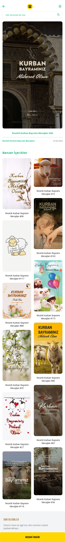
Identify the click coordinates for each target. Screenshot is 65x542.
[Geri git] (3, 6)
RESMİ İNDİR (32, 537)
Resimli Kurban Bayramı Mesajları (18, 141)
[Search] (58, 14)
